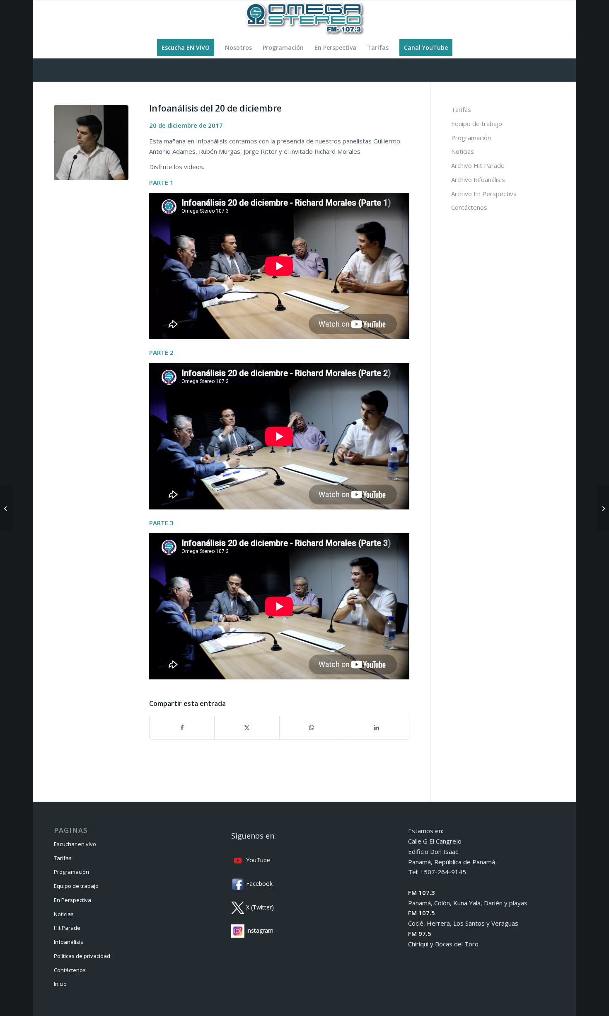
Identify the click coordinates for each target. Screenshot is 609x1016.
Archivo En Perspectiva (484, 193)
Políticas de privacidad (82, 956)
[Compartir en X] (247, 727)
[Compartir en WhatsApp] (312, 727)
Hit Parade (67, 927)
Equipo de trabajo (476, 123)
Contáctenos (469, 207)
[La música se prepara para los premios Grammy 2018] (6, 508)
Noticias (462, 151)
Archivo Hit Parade (478, 165)
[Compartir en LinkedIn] (376, 727)
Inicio (60, 983)
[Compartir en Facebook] (182, 727)
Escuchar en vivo (75, 844)
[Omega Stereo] (304, 18)
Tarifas (461, 109)
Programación (471, 137)
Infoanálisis (68, 942)
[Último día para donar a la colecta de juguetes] (602, 508)
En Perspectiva (72, 900)
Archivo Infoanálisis (478, 179)
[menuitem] (186, 47)
